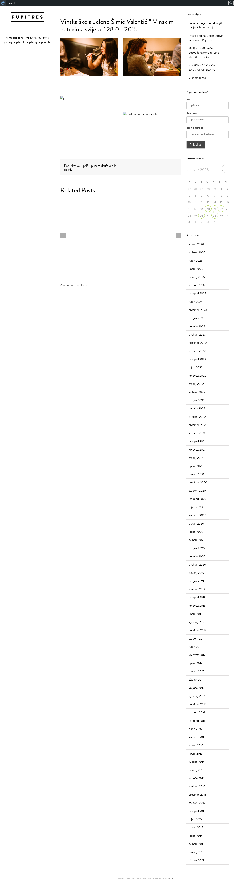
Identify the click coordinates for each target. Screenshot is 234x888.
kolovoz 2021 (197, 449)
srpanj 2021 (196, 458)
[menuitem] (3, 3)
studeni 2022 (197, 351)
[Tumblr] (149, 165)
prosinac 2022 (198, 343)
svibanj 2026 (197, 252)
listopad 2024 (197, 293)
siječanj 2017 (197, 696)
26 (201, 215)
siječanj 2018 (197, 622)
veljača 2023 (197, 326)
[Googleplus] (155, 165)
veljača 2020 (197, 556)
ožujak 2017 (196, 680)
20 (208, 209)
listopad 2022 (197, 359)
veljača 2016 (196, 778)
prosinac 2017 (197, 630)
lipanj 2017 (195, 663)
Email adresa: (195, 128)
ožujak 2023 (197, 318)
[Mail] (33, 52)
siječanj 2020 (197, 565)
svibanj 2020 (197, 540)
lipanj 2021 (195, 466)
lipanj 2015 (195, 836)
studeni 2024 (197, 285)
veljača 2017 (196, 688)
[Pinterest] (144, 165)
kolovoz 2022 (197, 376)
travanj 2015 (196, 852)
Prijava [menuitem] (11, 2)
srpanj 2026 (196, 244)
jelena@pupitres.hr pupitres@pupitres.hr (27, 42)
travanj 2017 (196, 671)
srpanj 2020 (196, 523)
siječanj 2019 (197, 589)
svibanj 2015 (196, 844)
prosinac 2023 (198, 310)
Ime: (189, 99)
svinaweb (169, 878)
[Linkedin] (161, 165)
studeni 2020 (197, 491)
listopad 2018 (197, 597)
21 (214, 209)
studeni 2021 (197, 433)
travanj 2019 (196, 573)
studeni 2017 (197, 638)
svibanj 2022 (197, 392)
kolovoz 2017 (197, 655)
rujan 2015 (195, 819)
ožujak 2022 (197, 400)
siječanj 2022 (197, 417)
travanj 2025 (197, 277)
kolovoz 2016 (197, 737)
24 (189, 215)
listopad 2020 (197, 499)
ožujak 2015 (196, 860)
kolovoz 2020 (197, 515)
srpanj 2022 (196, 384)
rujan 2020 (196, 507)
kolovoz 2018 (197, 606)
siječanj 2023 (197, 334)
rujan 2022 (196, 367)
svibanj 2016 (196, 762)
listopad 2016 (197, 721)
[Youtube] (27, 52)
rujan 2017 (195, 647)
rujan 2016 (195, 729)
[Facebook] (21, 52)
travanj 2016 (196, 770)
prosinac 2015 (197, 795)
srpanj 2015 (196, 827)
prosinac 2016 (197, 704)
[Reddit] (167, 165)
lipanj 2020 (196, 532)
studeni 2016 (197, 712)
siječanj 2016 (197, 786)
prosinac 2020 (198, 482)
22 (221, 209)
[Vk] (173, 165)
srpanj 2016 (196, 745)
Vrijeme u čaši (198, 78)
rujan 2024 (196, 302)
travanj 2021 (196, 474)
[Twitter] (138, 165)
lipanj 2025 (196, 269)
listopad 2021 (197, 441)
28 (214, 215)
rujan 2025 (196, 261)
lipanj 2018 (195, 614)
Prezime (191, 113)
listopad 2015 (197, 811)
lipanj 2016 (195, 753)
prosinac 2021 (197, 425)
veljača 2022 (197, 408)
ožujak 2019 (196, 581)
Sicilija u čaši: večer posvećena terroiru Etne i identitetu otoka (205, 53)
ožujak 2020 (197, 548)
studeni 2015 (197, 803)
